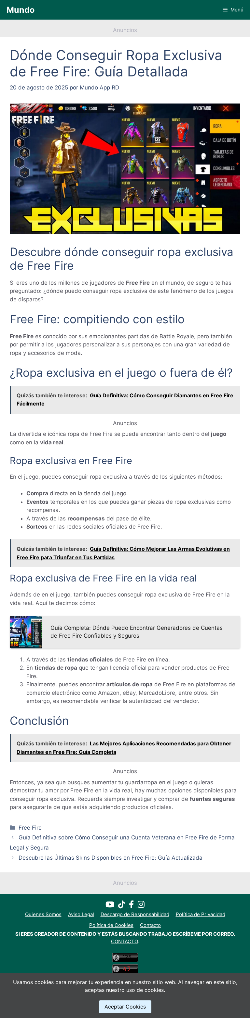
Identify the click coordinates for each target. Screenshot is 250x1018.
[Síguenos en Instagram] (141, 905)
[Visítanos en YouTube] (111, 905)
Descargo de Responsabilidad (135, 914)
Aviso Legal (81, 914)
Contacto (150, 925)
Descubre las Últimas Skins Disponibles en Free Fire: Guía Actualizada (110, 857)
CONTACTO (124, 941)
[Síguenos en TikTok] (123, 905)
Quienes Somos (43, 914)
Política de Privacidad (200, 914)
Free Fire (30, 827)
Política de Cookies (111, 925)
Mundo (21, 10)
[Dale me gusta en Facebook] (133, 905)
